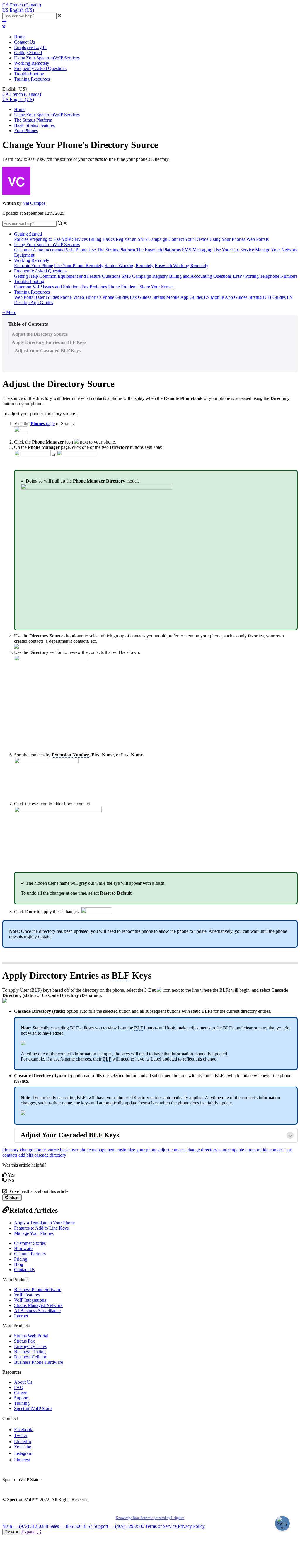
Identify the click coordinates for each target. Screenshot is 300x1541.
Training (22, 1403)
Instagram (23, 1453)
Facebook (23, 1429)
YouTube (22, 1446)
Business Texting (30, 1351)
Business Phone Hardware (38, 1362)
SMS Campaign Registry (145, 276)
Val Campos (34, 203)
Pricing (20, 1259)
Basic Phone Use (80, 249)
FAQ (18, 1387)
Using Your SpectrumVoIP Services (47, 57)
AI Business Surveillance (37, 1310)
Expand (29, 1531)
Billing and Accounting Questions (200, 276)
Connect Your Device (188, 239)
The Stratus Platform (33, 119)
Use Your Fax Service (234, 249)
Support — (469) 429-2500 (118, 1526)
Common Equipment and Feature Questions (79, 276)
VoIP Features (27, 1294)
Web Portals (257, 239)
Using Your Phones (227, 239)
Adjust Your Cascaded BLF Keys (48, 350)
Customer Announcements (38, 249)
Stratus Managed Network (38, 1305)
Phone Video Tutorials (80, 297)
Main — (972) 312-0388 (25, 1526)
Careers (21, 1392)
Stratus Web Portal (31, 1335)
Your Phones (26, 130)
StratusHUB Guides (267, 297)
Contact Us (24, 42)
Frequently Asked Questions (40, 68)
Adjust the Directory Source (40, 334)
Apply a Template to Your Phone (44, 1222)
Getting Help (26, 276)
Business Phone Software (37, 1289)
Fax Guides (140, 297)
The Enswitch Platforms (158, 249)
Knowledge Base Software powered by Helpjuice (150, 1518)
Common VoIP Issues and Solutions (47, 286)
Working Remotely (31, 63)
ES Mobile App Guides (225, 297)
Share (13, 1197)
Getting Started (28, 52)
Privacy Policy (191, 1526)
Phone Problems (123, 286)
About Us (23, 1382)
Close (10, 1532)
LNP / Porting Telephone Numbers (265, 276)
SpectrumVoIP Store (33, 1408)
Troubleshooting (29, 73)
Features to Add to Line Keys (41, 1227)
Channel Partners (30, 1253)
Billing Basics (102, 239)
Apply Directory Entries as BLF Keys (49, 342)
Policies (21, 239)
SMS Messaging (197, 249)
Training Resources (32, 78)
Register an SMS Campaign (141, 239)
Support (21, 1397)
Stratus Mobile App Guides (177, 297)
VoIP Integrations (30, 1300)
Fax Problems (94, 286)
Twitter (20, 1435)
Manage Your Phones (34, 1233)
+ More (9, 312)
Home (19, 36)
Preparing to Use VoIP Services (59, 239)
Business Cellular (30, 1356)
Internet (21, 1315)
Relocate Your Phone (33, 265)
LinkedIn (22, 1441)
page (42, 423)
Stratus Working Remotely (129, 265)
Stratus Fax (24, 1341)
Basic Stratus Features (34, 125)
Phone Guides (116, 297)
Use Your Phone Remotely (78, 265)
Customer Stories (30, 1243)
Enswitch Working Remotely (181, 265)
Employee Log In (30, 47)
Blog (18, 1264)
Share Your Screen (156, 286)
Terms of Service (161, 1526)
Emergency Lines (30, 1346)
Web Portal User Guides (36, 297)
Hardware (23, 1248)
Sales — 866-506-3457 (70, 1526)
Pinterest (22, 1459)
